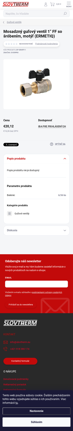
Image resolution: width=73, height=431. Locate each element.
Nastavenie (36, 411)
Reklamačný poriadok (14, 384)
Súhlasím (36, 422)
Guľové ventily (22, 213)
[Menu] (69, 4)
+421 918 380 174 (19, 349)
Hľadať (65, 13)
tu (16, 402)
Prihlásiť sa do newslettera (21, 304)
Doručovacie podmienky (16, 379)
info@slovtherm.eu (20, 342)
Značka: (11, 52)
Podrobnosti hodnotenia (46, 44)
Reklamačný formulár (14, 389)
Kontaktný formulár (20, 361)
